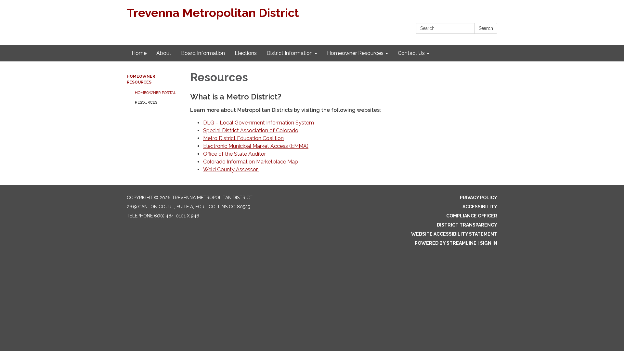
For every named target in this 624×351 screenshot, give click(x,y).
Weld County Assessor (231, 169)
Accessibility (479, 206)
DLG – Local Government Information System (258, 123)
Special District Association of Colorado (250, 130)
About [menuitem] (163, 53)
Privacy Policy (478, 197)
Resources (146, 102)
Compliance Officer (471, 215)
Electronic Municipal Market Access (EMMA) (255, 146)
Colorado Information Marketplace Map (250, 162)
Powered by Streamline (445, 243)
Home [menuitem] (139, 53)
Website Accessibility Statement (454, 234)
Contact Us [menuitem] (411, 53)
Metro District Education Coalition (243, 138)
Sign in (488, 243)
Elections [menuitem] (246, 53)
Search (486, 28)
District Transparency (467, 225)
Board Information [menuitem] (203, 53)
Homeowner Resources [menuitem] (355, 53)
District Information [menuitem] (289, 53)
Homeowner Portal (155, 92)
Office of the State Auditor (234, 154)
